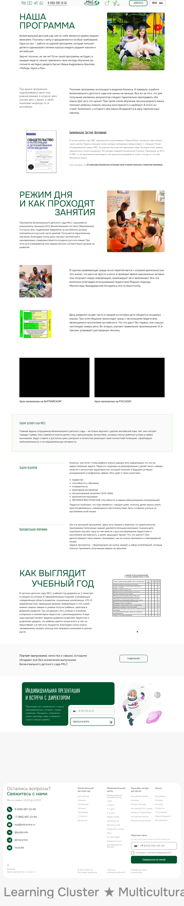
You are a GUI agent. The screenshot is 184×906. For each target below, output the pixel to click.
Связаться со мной (153, 859)
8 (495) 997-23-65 (57, 3)
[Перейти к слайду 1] (92, 177)
